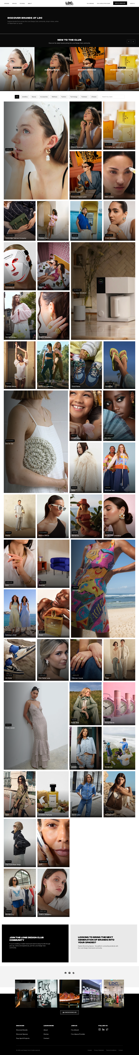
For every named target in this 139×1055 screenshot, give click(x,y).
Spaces (14, 3)
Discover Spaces (22, 1034)
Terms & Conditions (111, 1050)
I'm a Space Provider (103, 3)
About (30, 3)
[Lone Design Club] (69, 3)
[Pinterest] (73, 973)
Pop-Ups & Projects (23, 1038)
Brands (6, 3)
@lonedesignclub (69, 1012)
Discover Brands (22, 1030)
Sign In (132, 3)
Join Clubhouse (120, 3)
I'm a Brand (90, 3)
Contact (46, 1038)
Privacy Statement (99, 1050)
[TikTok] (99, 1029)
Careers (90, 1050)
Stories (22, 3)
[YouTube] (103, 1029)
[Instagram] (69, 973)
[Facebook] (65, 973)
